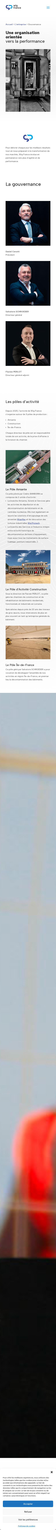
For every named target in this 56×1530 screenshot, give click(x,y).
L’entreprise (20, 24)
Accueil (9, 24)
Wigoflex (21, 519)
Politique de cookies (26, 1526)
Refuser (28, 1512)
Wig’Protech (34, 523)
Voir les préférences (28, 1519)
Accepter (28, 1504)
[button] (51, 1472)
